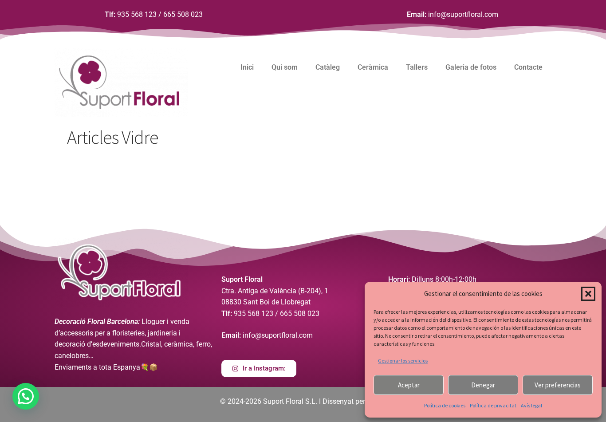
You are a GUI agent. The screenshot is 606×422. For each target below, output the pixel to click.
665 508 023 (183, 14)
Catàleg (327, 67)
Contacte (528, 67)
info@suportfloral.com (463, 14)
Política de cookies (444, 405)
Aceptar (409, 385)
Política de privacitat (493, 405)
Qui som (285, 67)
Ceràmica (373, 67)
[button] (588, 293)
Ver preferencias (558, 385)
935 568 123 (137, 14)
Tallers (417, 67)
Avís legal (531, 405)
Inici (247, 67)
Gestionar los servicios (403, 360)
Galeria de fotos (470, 67)
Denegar (483, 385)
